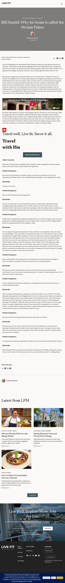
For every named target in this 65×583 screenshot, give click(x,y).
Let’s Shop (21, 561)
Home (3, 57)
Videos (40, 18)
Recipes (9, 431)
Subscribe (48, 528)
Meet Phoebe (20, 547)
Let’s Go (20, 552)
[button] (61, 3)
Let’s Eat (4, 431)
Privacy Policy (48, 562)
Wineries (48, 431)
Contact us (29, 551)
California (37, 431)
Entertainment (29, 18)
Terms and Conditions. (34, 534)
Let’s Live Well (30, 546)
